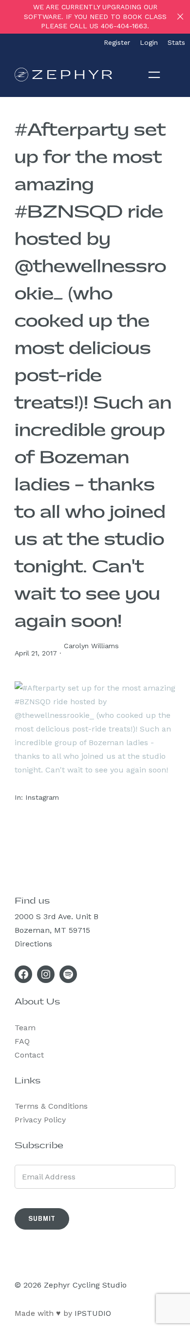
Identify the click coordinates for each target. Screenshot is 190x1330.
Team (25, 1027)
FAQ (22, 1041)
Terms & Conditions (51, 1106)
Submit (42, 1218)
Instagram (42, 797)
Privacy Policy (40, 1119)
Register (117, 42)
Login (149, 42)
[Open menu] (154, 74)
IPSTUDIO (93, 1313)
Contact (29, 1055)
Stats (176, 42)
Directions (33, 943)
